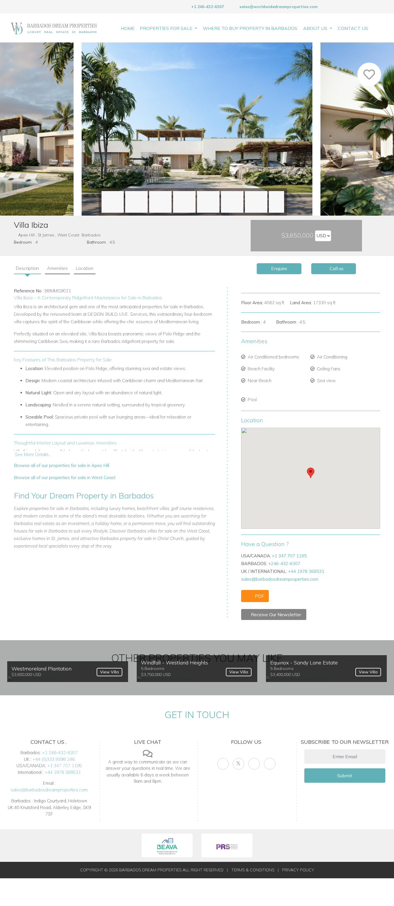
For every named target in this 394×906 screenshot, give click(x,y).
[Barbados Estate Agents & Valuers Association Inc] (167, 845)
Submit (344, 775)
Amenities (57, 268)
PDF (259, 596)
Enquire (279, 268)
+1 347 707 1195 (289, 555)
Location (84, 268)
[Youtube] (254, 763)
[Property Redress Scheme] (226, 846)
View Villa (109, 672)
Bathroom (96, 242)
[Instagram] (269, 763)
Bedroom (23, 242)
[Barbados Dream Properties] (53, 28)
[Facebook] (223, 763)
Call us (336, 268)
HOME (128, 28)
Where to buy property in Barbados (250, 28)
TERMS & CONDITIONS (252, 870)
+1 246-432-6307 (207, 6)
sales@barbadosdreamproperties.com (279, 579)
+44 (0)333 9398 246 (54, 759)
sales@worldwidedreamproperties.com (278, 6)
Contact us (353, 28)
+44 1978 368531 (306, 571)
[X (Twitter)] (238, 763)
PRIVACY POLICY (298, 870)
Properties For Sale (167, 28)
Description (27, 268)
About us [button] (316, 28)
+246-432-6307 (284, 563)
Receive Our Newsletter (275, 614)
